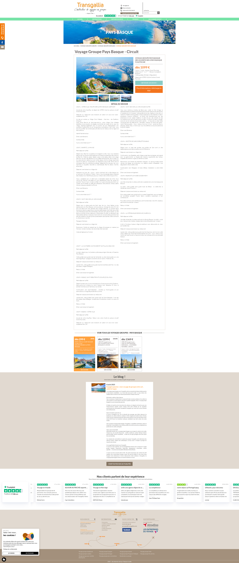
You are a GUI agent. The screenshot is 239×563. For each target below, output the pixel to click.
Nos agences (126, 5)
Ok (158, 12)
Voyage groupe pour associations (108, 556)
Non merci (6, 530)
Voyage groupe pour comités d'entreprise (86, 556)
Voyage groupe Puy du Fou (147, 554)
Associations (105, 530)
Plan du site (104, 527)
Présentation (105, 522)
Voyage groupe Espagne (106, 46)
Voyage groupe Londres (85, 554)
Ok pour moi (30, 553)
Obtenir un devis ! (149, 83)
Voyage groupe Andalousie (86, 551)
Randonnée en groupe (125, 556)
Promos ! (135, 19)
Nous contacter (127, 8)
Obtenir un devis (117, 19)
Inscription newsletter (129, 13)
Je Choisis (11, 553)
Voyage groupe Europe (88, 46)
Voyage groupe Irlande (126, 551)
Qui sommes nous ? (155, 19)
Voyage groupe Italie (145, 551)
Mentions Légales (106, 525)
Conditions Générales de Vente (109, 523)
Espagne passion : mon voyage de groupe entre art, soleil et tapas (124, 388)
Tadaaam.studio (127, 561)
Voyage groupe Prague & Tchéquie (129, 554)
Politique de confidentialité (10, 549)
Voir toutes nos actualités (119, 464)
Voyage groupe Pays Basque (126, 46)
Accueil (80, 19)
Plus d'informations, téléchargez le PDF (148, 89)
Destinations (97, 19)
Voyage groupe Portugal (105, 554)
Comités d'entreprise (106, 528)
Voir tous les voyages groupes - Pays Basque (119, 333)
